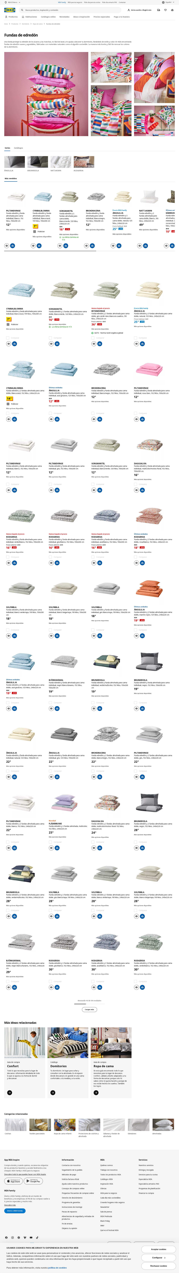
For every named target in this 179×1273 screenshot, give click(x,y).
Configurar (157, 1258)
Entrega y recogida (146, 1170)
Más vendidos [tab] (11, 178)
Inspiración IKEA (106, 1184)
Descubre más (10, 1205)
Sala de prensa (106, 1211)
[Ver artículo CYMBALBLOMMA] (43, 197)
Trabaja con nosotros (109, 1170)
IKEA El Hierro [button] (12, 2)
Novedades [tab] (64, 17)
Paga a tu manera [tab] (122, 17)
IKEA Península (106, 1216)
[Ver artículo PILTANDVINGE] (16, 197)
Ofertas (103, 1188)
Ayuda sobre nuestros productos (75, 1184)
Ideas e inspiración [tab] (81, 17)
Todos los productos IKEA (110, 1174)
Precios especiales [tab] (102, 17)
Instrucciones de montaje (72, 1207)
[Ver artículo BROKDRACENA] (96, 197)
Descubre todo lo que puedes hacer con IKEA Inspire (25, 1174)
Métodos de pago (69, 1174)
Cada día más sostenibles (110, 1198)
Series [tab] (7, 148)
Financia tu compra (146, 1193)
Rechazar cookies (158, 1266)
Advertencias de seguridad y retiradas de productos (78, 1217)
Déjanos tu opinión (69, 1228)
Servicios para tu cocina (148, 1174)
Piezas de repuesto (69, 1211)
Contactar (122, 2)
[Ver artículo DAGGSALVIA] (153, 445)
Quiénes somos (106, 1165)
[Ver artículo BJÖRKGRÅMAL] (68, 661)
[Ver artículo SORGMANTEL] (69, 197)
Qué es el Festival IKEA (109, 1230)
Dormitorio (25, 24)
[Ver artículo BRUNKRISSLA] (110, 661)
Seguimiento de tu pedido (72, 1170)
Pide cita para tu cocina (92, 2)
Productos (14, 24)
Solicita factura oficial (70, 1179)
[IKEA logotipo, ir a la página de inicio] (9, 10)
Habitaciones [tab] (31, 17)
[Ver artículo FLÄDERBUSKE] (68, 803)
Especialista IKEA (145, 1179)
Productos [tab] (13, 17)
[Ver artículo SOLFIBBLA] (25, 589)
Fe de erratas (67, 1223)
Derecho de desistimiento (72, 1198)
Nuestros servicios (146, 1165)
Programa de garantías (71, 1202)
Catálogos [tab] (18, 148)
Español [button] (168, 2)
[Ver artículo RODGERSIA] (25, 516)
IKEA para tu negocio (75, 2)
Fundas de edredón (53, 24)
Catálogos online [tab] (48, 17)
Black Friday (105, 1221)
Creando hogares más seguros (112, 1202)
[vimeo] (25, 1238)
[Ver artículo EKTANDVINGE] (110, 290)
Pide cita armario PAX (109, 2)
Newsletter (104, 1207)
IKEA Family (62, 2)
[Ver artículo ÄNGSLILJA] (123, 197)
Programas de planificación (149, 1188)
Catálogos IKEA (106, 1179)
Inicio (6, 24)
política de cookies (57, 1268)
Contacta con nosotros (71, 1165)
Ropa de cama (37, 24)
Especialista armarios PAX (149, 1184)
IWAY (102, 1225)
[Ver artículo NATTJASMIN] (149, 197)
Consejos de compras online (73, 1188)
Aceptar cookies (158, 1249)
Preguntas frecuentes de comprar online (78, 1193)
